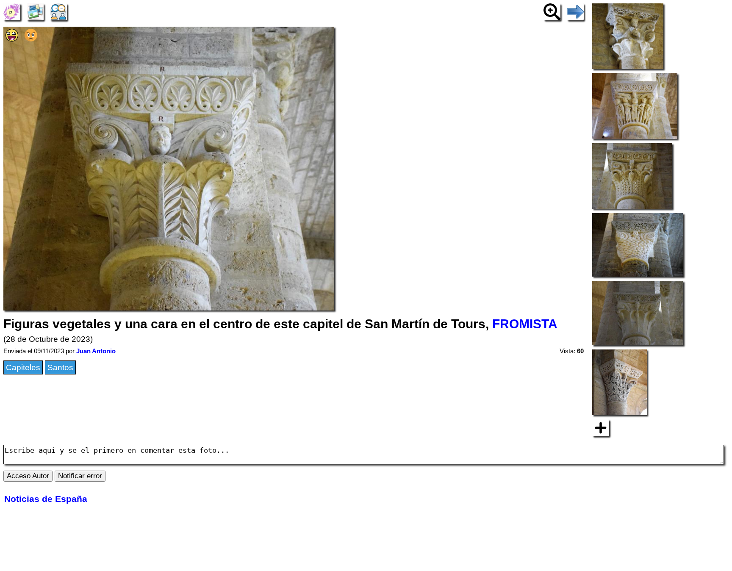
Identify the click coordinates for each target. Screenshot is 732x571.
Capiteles (23, 367)
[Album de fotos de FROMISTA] (35, 11)
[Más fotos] (600, 427)
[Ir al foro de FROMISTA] (58, 11)
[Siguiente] (575, 11)
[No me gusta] (31, 38)
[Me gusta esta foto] (12, 38)
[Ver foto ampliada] (551, 11)
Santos (60, 367)
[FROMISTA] (11, 11)
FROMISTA (524, 324)
